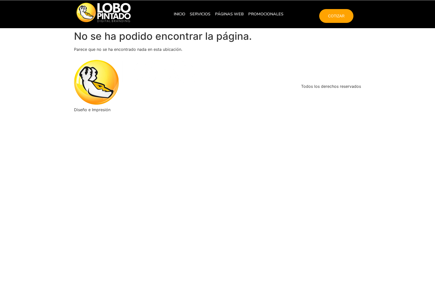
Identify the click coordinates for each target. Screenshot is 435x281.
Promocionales (265, 14)
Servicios (200, 14)
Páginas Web (229, 14)
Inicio (179, 14)
